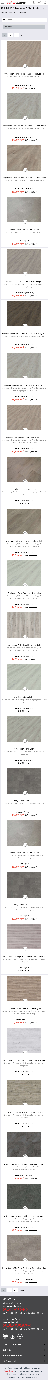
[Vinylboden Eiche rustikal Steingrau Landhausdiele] (24, 158)
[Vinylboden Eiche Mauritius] (24, 469)
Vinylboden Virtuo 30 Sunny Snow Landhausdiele (24, 1063)
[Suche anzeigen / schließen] (28, 2)
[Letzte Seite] (16, 35)
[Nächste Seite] (10, 35)
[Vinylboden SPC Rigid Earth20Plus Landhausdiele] (24, 936)
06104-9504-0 (15, 1309)
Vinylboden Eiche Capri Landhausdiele (24, 647)
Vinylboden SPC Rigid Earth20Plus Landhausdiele (24, 959)
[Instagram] (20, 1336)
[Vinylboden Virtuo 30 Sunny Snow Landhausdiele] (24, 1040)
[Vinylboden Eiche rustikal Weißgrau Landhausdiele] (24, 106)
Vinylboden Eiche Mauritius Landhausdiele (24, 543)
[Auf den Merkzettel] (25, 66)
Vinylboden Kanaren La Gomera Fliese (24, 230)
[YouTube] (6, 1336)
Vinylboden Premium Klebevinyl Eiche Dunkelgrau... (24, 334)
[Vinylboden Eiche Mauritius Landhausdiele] (24, 521)
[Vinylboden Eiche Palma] (24, 677)
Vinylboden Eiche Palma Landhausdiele (24, 595)
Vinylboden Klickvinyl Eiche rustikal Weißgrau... (24, 388)
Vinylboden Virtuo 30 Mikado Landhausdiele (24, 1115)
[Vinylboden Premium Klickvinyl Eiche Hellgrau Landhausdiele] (24, 261)
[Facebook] (13, 1336)
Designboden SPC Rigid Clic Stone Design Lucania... (24, 1270)
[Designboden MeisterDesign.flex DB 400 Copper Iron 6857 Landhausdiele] (24, 1144)
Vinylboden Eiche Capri (24, 751)
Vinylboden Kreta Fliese (24, 802)
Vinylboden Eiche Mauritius (24, 492)
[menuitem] (28, 2)
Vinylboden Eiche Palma (24, 699)
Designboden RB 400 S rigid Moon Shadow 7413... (24, 1218)
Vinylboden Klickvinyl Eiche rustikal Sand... (24, 440)
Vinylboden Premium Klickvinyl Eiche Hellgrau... (24, 284)
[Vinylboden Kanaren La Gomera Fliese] (24, 209)
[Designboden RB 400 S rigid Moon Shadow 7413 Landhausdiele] (24, 1196)
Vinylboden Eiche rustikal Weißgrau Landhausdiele (24, 127)
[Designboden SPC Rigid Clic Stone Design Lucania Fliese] (24, 1248)
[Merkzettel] (34, 2)
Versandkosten (9, 1371)
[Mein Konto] (39, 2)
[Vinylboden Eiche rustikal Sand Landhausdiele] (24, 54)
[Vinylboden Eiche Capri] (24, 729)
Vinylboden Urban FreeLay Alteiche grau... (24, 1011)
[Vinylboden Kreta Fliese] (24, 781)
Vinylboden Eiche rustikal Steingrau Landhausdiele (24, 178)
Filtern (9, 19)
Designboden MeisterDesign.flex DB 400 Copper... (24, 1167)
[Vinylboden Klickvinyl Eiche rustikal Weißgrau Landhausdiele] (24, 365)
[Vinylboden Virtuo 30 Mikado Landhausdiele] (24, 1092)
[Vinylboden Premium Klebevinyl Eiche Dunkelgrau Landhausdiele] (24, 313)
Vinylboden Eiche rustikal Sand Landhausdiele (24, 75)
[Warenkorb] (45, 2)
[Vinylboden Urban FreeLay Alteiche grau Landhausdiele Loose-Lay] (24, 988)
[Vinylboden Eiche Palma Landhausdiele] (24, 573)
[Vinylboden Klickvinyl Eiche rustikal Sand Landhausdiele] (24, 417)
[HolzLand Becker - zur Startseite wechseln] (16, 2)
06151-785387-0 (17, 1325)
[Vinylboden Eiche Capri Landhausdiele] (24, 625)
